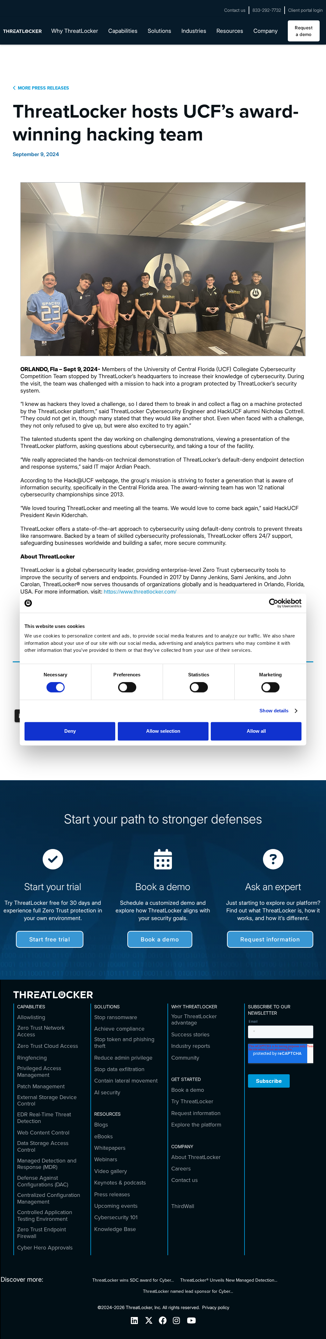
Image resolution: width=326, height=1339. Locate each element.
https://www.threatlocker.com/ (139, 591)
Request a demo (304, 31)
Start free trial (49, 939)
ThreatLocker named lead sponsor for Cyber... (188, 1291)
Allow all (256, 731)
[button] (74, 31)
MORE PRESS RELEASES (41, 87)
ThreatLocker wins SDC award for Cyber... (133, 1280)
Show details (273, 711)
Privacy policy (215, 1307)
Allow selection (163, 731)
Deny (70, 731)
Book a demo (160, 939)
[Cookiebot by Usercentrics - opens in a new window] (273, 603)
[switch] (127, 687)
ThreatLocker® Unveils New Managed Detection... (228, 1280)
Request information (270, 939)
